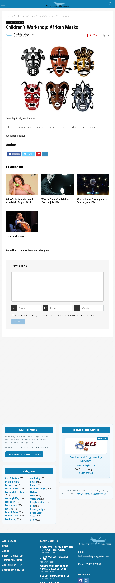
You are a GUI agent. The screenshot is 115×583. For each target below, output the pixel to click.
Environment (11, 505)
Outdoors (35, 499)
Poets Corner (36, 512)
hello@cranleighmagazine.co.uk (91, 493)
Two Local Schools (15, 236)
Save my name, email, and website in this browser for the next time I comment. (55, 315)
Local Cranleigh (38, 488)
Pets (32, 505)
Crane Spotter (12, 488)
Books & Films (12, 481)
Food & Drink (11, 512)
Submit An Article (12, 560)
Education (10, 501)
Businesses (10, 485)
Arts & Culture (12, 478)
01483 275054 (93, 563)
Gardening (35, 478)
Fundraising (11, 519)
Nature (33, 492)
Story (33, 519)
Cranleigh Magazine (24, 34)
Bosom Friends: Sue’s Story (55, 575)
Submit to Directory (13, 569)
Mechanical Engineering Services (86, 459)
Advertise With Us (12, 565)
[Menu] (3, 4)
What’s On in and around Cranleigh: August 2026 (19, 200)
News (33, 495)
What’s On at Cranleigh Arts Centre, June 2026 (92, 200)
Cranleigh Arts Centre (24, 16)
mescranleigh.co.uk (86, 465)
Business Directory (13, 555)
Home (9, 16)
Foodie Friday (11, 515)
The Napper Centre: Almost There (55, 558)
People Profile (37, 502)
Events (8, 508)
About (5, 551)
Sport (33, 516)
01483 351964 (86, 473)
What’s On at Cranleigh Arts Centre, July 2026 (56, 200)
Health (33, 481)
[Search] (110, 4)
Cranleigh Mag (12, 498)
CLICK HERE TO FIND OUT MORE (24, 454)
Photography (36, 509)
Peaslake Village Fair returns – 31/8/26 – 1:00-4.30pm (56, 549)
